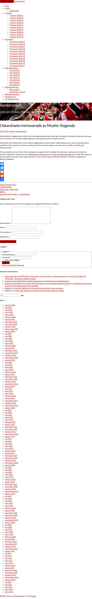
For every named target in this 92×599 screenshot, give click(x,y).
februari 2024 (10, 372)
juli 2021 (8, 439)
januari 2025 (10, 348)
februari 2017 (10, 565)
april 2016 (9, 589)
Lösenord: (6, 257)
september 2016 (11, 577)
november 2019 (11, 486)
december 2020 (11, 455)
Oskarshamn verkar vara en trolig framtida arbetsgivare (51, 154)
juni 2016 (8, 584)
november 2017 (11, 544)
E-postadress (6, 232)
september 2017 (11, 549)
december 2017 (11, 541)
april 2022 (9, 417)
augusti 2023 (10, 386)
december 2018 (11, 513)
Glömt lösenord (17, 265)
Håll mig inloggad (12, 260)
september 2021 (11, 434)
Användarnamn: (8, 254)
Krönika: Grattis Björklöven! (57, 281)
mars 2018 (9, 534)
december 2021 (11, 427)
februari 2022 (10, 422)
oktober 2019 (10, 489)
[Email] (46, 172)
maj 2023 (8, 388)
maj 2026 (8, 310)
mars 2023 (9, 393)
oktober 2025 (10, 326)
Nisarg (33, 596)
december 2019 (11, 484)
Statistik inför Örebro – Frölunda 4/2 (15, 193)
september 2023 (11, 384)
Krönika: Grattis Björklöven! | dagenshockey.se (24, 281)
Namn (3, 227)
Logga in (6, 263)
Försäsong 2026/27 (17, 41)
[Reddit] (46, 175)
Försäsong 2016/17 (17, 65)
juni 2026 (8, 307)
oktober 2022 (10, 403)
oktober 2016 (10, 575)
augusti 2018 (10, 522)
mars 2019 (9, 506)
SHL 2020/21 (15, 82)
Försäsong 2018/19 (17, 61)
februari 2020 (10, 479)
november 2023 (11, 379)
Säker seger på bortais (9, 188)
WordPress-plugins (17, 92)
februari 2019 (10, 508)
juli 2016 (8, 582)
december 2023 (11, 377)
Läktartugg (14, 10)
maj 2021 (8, 443)
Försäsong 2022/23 (17, 51)
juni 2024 (8, 362)
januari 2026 (10, 319)
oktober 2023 (10, 381)
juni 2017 (8, 556)
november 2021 (11, 429)
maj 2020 (8, 472)
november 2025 (11, 324)
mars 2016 (9, 592)
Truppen (8, 13)
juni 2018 (8, 527)
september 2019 (11, 491)
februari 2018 (10, 537)
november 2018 (11, 515)
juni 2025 (8, 336)
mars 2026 (9, 314)
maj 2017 (8, 558)
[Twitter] (46, 168)
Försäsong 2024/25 (17, 46)
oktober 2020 (10, 460)
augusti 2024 (10, 360)
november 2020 (11, 458)
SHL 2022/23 (15, 77)
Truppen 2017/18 (16, 37)
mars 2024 (9, 369)
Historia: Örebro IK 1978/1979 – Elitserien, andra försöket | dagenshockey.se (36, 276)
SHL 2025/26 (15, 70)
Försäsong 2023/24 (17, 49)
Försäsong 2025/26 (17, 44)
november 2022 (11, 400)
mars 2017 (9, 563)
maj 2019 (8, 501)
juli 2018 (8, 525)
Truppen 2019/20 (16, 32)
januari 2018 (10, 539)
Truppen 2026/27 (16, 15)
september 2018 (11, 520)
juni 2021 (8, 441)
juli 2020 (8, 467)
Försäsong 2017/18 (17, 63)
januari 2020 (10, 482)
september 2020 (11, 463)
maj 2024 (8, 365)
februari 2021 (10, 451)
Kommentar (5, 223)
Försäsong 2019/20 (17, 58)
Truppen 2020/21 (16, 30)
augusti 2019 (10, 494)
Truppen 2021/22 (16, 27)
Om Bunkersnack (12, 99)
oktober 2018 (10, 517)
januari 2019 (10, 510)
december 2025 (11, 322)
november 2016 (11, 572)
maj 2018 (8, 529)
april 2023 (9, 391)
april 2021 (9, 446)
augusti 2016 (10, 580)
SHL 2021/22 (15, 80)
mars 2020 (9, 477)
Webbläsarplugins (12, 94)
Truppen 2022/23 (16, 25)
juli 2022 (8, 410)
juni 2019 (8, 498)
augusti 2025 (10, 331)
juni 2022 (8, 412)
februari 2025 (10, 345)
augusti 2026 (10, 305)
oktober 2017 (10, 546)
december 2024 (11, 350)
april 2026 (9, 312)
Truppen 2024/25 (16, 20)
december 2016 (11, 570)
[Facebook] (46, 164)
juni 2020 (8, 470)
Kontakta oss (10, 96)
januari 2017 (10, 568)
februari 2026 (10, 317)
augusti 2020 (10, 465)
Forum (7, 8)
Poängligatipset (11, 68)
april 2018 (9, 532)
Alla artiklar (14, 89)
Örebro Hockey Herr (8, 184)
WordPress (19, 596)
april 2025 (9, 341)
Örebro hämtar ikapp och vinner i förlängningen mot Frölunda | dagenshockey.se (38, 283)
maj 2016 (8, 587)
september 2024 (11, 357)
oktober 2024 (10, 355)
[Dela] (46, 179)
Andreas (12, 131)
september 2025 (11, 329)
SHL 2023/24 (15, 75)
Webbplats (4, 237)
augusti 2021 (10, 436)
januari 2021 (10, 453)
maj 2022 (8, 415)
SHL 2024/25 (15, 73)
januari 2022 (10, 424)
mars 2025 (9, 343)
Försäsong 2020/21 (17, 56)
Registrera (6, 265)
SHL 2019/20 (15, 84)
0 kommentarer (20, 131)
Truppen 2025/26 (16, 18)
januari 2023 (10, 398)
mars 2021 (9, 448)
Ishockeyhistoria (11, 87)
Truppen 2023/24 (16, 22)
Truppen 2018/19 (16, 34)
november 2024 (11, 353)
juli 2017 (8, 553)
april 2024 (9, 367)
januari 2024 (10, 374)
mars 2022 (9, 420)
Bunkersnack (19, 1)
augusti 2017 (10, 551)
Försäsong (9, 39)
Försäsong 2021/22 (17, 53)
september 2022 (11, 405)
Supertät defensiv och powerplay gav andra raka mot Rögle (39, 288)
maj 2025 (8, 338)
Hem (7, 6)
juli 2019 (8, 496)
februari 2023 (10, 396)
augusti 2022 (10, 408)
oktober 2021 (10, 431)
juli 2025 (8, 334)
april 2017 (9, 560)
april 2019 (9, 503)
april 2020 (9, 474)
